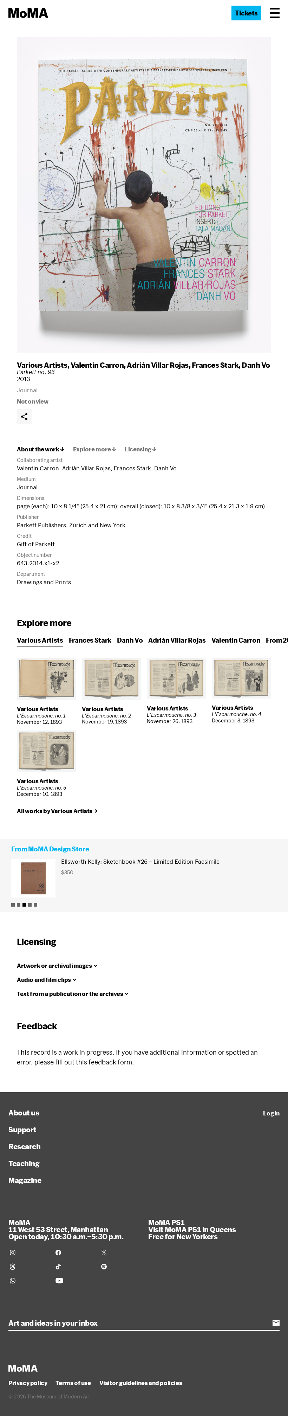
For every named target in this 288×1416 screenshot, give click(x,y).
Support (22, 1129)
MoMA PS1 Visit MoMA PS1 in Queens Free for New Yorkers (192, 1229)
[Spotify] (120, 1266)
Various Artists (42, 365)
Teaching (23, 1163)
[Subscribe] (276, 1323)
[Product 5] (35, 905)
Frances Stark (215, 365)
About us (23, 1112)
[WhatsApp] (28, 1280)
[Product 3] (24, 905)
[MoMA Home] (28, 13)
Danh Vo (256, 365)
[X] (120, 1252)
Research (24, 1146)
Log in (271, 1113)
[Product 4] (30, 905)
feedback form (110, 1062)
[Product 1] (13, 905)
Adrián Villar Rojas (158, 365)
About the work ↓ (41, 449)
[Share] (24, 416)
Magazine (24, 1180)
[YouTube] (74, 1280)
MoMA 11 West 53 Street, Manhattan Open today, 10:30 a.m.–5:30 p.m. (65, 1229)
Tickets (246, 13)
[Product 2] (18, 905)
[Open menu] (275, 13)
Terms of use (73, 1383)
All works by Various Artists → (57, 811)
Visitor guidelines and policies (140, 1383)
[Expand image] (144, 195)
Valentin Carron (97, 365)
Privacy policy (27, 1383)
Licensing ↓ (141, 449)
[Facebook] (74, 1252)
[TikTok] (74, 1266)
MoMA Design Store (58, 849)
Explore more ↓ (94, 449)
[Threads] (28, 1266)
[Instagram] (28, 1252)
